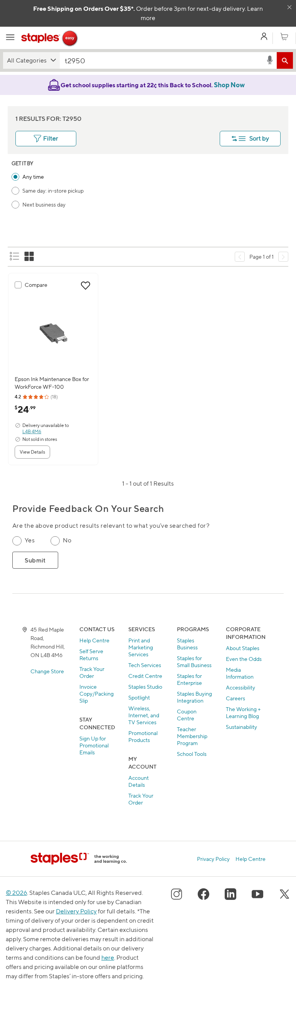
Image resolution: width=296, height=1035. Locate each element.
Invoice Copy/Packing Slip (96, 693)
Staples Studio (145, 686)
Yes (30, 540)
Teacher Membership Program (192, 736)
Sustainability (241, 726)
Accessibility (240, 687)
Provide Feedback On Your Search (88, 508)
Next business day (44, 204)
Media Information (240, 673)
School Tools (192, 753)
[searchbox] (163, 60)
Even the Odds (244, 659)
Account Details (138, 781)
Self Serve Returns (91, 654)
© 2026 (16, 892)
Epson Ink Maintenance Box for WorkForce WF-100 (52, 383)
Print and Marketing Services (140, 647)
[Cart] (284, 37)
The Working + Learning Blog (243, 712)
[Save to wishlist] (85, 286)
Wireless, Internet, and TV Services (143, 715)
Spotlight (139, 697)
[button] (31, 60)
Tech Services (144, 665)
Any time (33, 176)
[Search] (285, 60)
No (67, 540)
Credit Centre (145, 675)
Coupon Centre (187, 715)
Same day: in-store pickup (53, 190)
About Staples (242, 648)
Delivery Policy (76, 911)
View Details (32, 452)
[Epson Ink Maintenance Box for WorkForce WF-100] (53, 333)
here (107, 957)
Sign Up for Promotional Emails (94, 745)
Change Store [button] (47, 671)
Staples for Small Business (194, 661)
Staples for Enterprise (189, 679)
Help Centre (94, 640)
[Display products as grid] (29, 256)
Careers (235, 698)
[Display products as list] (15, 256)
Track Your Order (91, 672)
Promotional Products (143, 736)
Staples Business (187, 643)
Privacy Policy (213, 858)
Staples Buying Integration (194, 697)
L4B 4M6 (31, 431)
